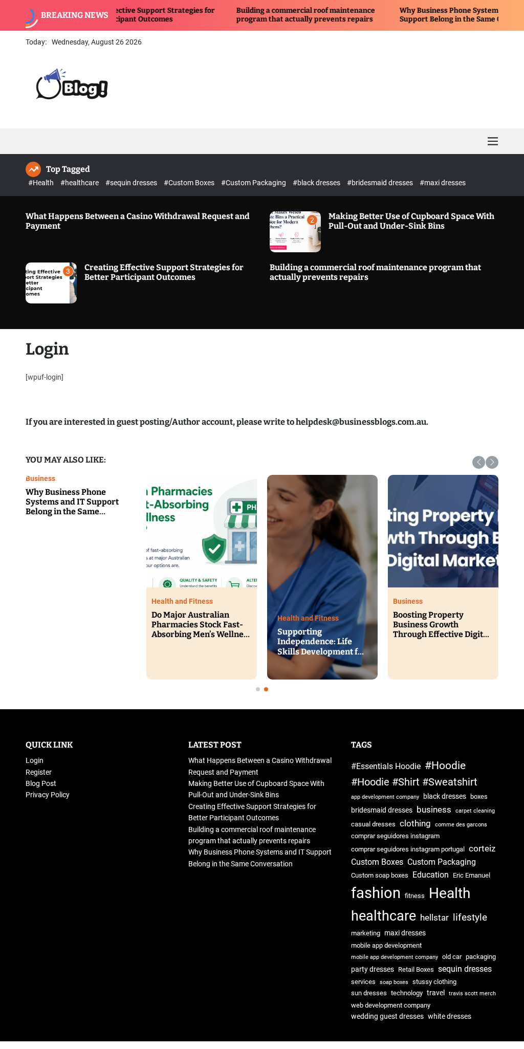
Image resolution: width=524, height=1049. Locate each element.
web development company (390, 1005)
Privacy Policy (48, 795)
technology (407, 993)
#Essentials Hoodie (386, 766)
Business (337, 618)
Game (80, 478)
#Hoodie (445, 765)
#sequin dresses (132, 183)
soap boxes (394, 982)
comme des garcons (461, 824)
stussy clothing (434, 982)
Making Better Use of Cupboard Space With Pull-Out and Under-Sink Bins (411, 221)
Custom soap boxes (379, 875)
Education (430, 875)
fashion (376, 893)
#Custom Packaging (254, 183)
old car (452, 956)
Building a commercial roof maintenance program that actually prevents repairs (261, 15)
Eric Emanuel (471, 875)
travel (436, 993)
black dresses (444, 796)
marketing (365, 933)
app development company (385, 797)
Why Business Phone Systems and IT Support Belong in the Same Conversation (427, 15)
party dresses (372, 969)
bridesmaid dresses (381, 810)
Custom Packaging (441, 862)
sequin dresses (465, 969)
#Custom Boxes (190, 183)
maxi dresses (405, 933)
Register (39, 772)
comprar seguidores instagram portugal (408, 849)
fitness (415, 896)
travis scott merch (472, 993)
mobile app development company (394, 957)
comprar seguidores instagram (395, 836)
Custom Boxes (377, 862)
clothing (415, 823)
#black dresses (317, 183)
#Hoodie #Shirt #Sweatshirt (414, 782)
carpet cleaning (475, 810)
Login (34, 760)
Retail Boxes (416, 969)
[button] (478, 462)
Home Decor (216, 601)
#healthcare (80, 183)
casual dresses (373, 824)
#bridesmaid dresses (380, 183)
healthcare (383, 916)
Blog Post (41, 783)
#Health (41, 183)
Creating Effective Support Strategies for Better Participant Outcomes (164, 272)
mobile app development (386, 945)
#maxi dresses (443, 183)
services (363, 982)
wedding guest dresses (387, 1016)
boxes (479, 796)
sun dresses (369, 993)
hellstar (434, 917)
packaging (481, 956)
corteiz (482, 848)
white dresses (449, 1016)
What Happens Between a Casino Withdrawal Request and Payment (124, 501)
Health (449, 893)
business (434, 809)
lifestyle (470, 917)
